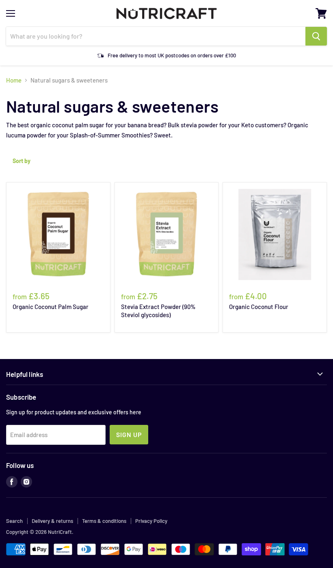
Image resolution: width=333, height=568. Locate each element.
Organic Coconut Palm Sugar (51, 306)
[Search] (316, 36)
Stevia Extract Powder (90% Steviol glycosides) (158, 310)
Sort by (21, 161)
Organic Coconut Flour (258, 306)
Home (14, 80)
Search (14, 521)
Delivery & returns (52, 521)
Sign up (129, 434)
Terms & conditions (104, 521)
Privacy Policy (151, 521)
